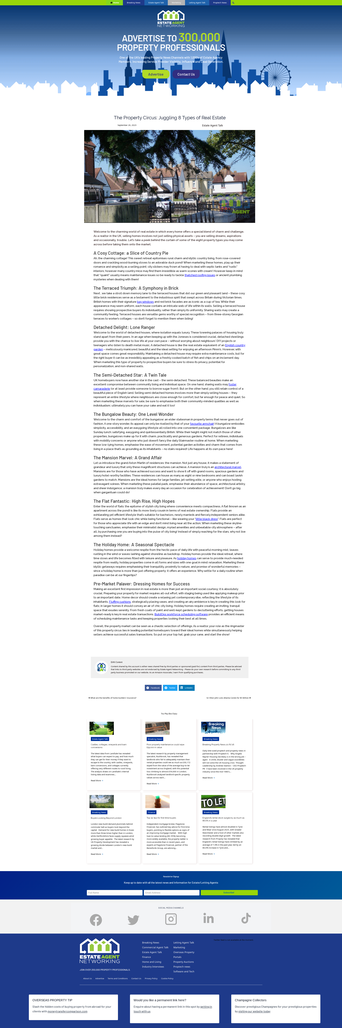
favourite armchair (202, 423)
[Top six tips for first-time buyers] (157, 801)
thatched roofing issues (200, 275)
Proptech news (181, 966)
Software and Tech (183, 971)
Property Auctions (183, 961)
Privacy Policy (151, 978)
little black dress (207, 519)
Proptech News (220, 2)
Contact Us (186, 74)
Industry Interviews (153, 966)
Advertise (156, 74)
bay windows (145, 301)
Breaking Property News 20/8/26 (218, 744)
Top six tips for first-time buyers (161, 818)
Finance (151, 812)
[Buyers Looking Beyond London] (102, 801)
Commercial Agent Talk (155, 947)
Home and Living (151, 961)
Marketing (176, 2)
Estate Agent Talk (156, 2)
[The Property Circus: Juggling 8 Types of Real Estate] (169, 176)
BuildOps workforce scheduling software (181, 614)
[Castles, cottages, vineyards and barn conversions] (102, 728)
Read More (97, 780)
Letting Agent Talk (197, 2)
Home (116, 2)
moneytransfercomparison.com (67, 1011)
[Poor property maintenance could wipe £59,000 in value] (157, 728)
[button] (229, 892)
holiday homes (186, 558)
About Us (87, 978)
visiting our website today (254, 1011)
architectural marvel (228, 467)
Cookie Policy (167, 978)
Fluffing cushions (120, 601)
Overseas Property (183, 952)
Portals (177, 957)
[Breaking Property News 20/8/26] (213, 728)
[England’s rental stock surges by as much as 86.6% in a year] (213, 801)
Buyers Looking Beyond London (106, 818)
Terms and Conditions (118, 978)
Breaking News (133, 2)
